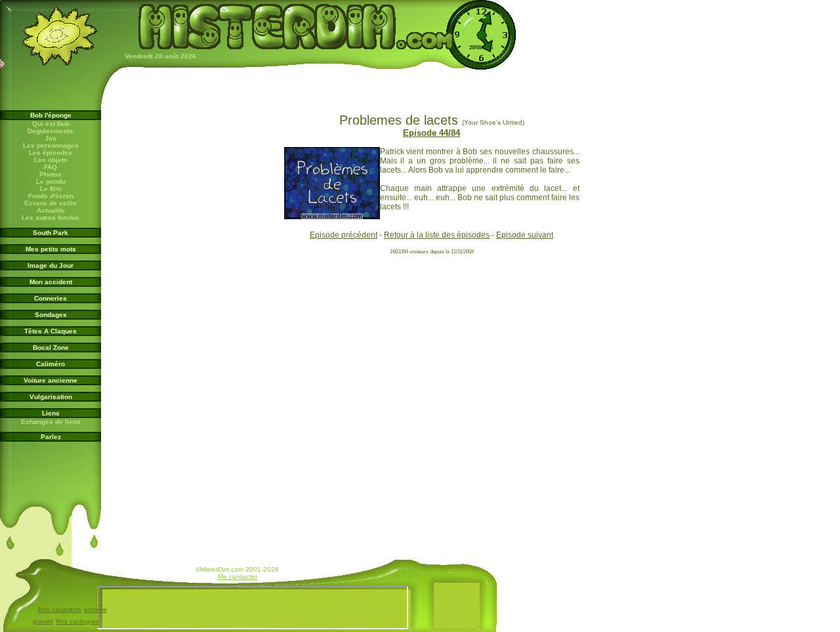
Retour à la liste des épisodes (437, 235)
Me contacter (237, 576)
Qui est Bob (51, 123)
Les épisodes (50, 152)
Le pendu (51, 181)
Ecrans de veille (50, 203)
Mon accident (51, 281)
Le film (51, 188)
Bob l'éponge (51, 115)
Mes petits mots (51, 249)
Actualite (51, 210)
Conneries (50, 298)
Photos (50, 174)
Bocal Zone (51, 347)
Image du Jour (51, 265)
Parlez (51, 436)
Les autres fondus (50, 217)
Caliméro (50, 364)
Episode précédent (343, 235)
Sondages (51, 314)
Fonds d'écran (50, 196)
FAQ (50, 167)
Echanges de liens (51, 421)
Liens (51, 413)
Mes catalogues (59, 609)
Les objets (51, 159)
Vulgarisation (51, 396)
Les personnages (51, 145)
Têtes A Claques (50, 331)
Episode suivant (524, 235)
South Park (50, 232)
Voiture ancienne (50, 380)
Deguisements (50, 131)
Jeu (50, 138)
